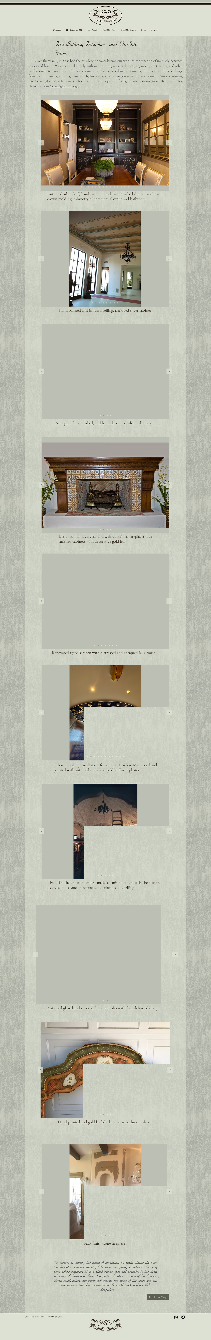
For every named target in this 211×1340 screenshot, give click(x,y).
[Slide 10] (117, 186)
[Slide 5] (99, 186)
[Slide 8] (110, 186)
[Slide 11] (121, 186)
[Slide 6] (103, 186)
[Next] (169, 143)
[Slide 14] (128, 186)
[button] (92, 30)
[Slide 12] (81, 186)
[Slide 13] (124, 186)
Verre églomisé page (64, 86)
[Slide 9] (114, 186)
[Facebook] (183, 1317)
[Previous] (41, 143)
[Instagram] (176, 1317)
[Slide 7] (106, 186)
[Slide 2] (88, 186)
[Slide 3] (92, 186)
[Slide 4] (95, 186)
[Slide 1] (85, 186)
